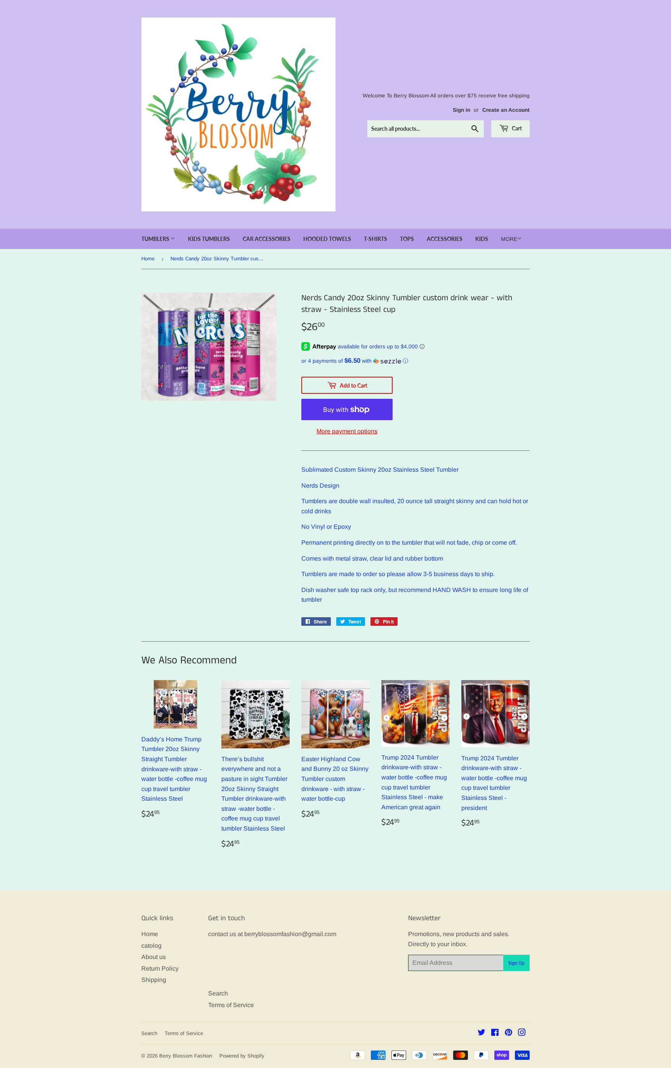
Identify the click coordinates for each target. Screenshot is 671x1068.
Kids (481, 238)
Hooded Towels (327, 238)
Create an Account (506, 110)
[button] (415, 361)
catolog (151, 945)
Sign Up (516, 963)
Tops (407, 238)
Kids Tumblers (209, 238)
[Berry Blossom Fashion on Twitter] (481, 1033)
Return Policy (160, 968)
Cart (516, 128)
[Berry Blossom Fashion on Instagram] (522, 1033)
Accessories (444, 238)
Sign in (461, 110)
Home (148, 258)
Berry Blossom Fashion (185, 1056)
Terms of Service (231, 1005)
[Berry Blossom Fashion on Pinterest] (508, 1033)
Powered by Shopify (241, 1056)
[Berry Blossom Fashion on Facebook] (495, 1033)
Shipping (153, 979)
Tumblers (155, 238)
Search (218, 993)
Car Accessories (266, 238)
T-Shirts (375, 238)
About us (153, 957)
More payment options (346, 431)
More (509, 239)
